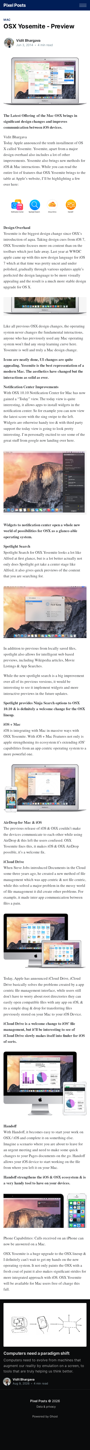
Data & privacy (46, 1406)
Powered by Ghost (45, 1416)
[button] (83, 5)
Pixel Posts (14, 5)
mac (6, 19)
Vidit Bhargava (28, 40)
